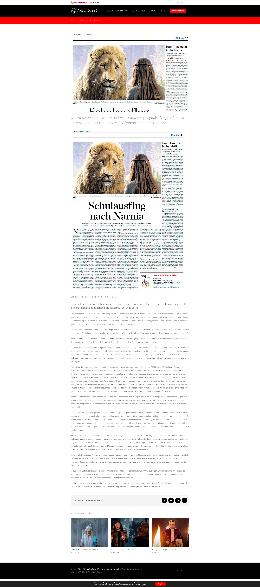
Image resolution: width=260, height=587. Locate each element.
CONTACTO (96, 2)
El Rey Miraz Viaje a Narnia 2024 (85, 549)
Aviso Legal (75, 572)
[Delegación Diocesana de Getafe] (89, 2)
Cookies (99, 572)
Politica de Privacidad (88, 572)
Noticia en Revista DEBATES (165, 549)
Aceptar (160, 584)
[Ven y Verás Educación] (79, 2)
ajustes (144, 585)
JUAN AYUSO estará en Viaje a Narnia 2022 (130, 549)
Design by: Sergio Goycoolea (132, 569)
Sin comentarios (170, 552)
